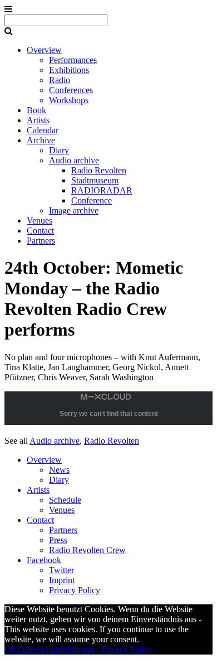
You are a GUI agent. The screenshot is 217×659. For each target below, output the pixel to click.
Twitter (61, 570)
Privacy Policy (74, 590)
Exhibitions (69, 70)
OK (11, 649)
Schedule (65, 500)
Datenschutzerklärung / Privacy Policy (85, 649)
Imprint (62, 580)
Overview (44, 50)
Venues (39, 220)
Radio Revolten (98, 170)
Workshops (68, 100)
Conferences (71, 90)
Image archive (73, 210)
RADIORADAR (101, 190)
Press (58, 540)
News (59, 469)
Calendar (42, 130)
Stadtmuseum (95, 180)
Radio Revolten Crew (87, 550)
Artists (38, 120)
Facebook (44, 560)
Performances (73, 60)
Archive (41, 140)
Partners (41, 240)
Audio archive (74, 160)
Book (36, 110)
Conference (91, 200)
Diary (59, 150)
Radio (59, 80)
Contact (40, 230)
